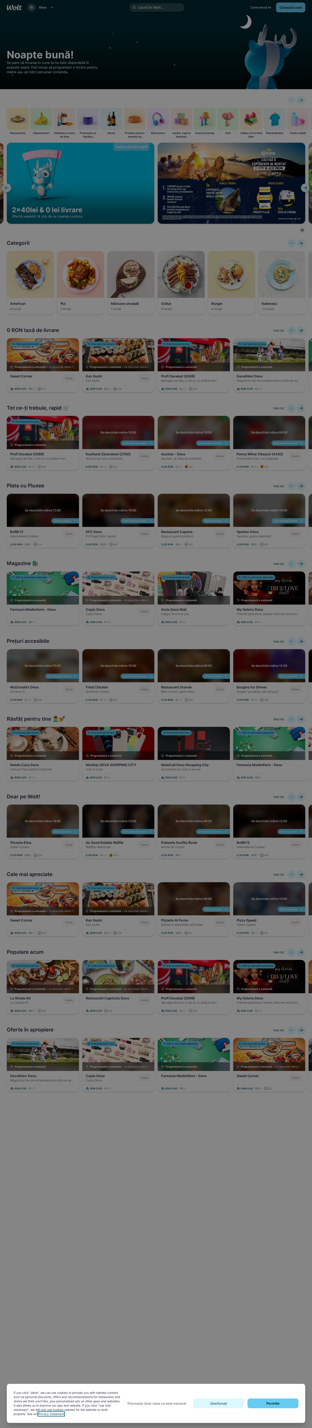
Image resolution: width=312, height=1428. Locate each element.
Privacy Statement (51, 1414)
